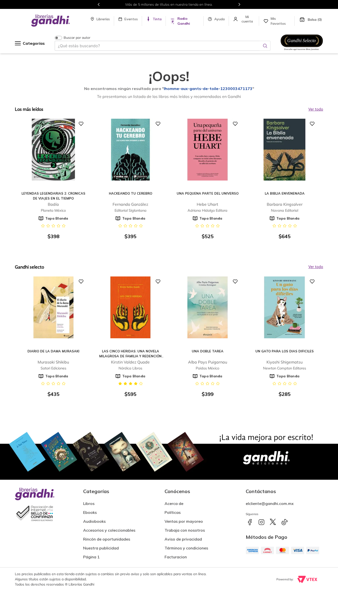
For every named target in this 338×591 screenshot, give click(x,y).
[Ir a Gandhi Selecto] (301, 51)
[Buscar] (265, 46)
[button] (176, 554)
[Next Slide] (239, 4)
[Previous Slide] (99, 4)
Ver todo (315, 267)
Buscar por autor (77, 38)
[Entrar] (247, 19)
